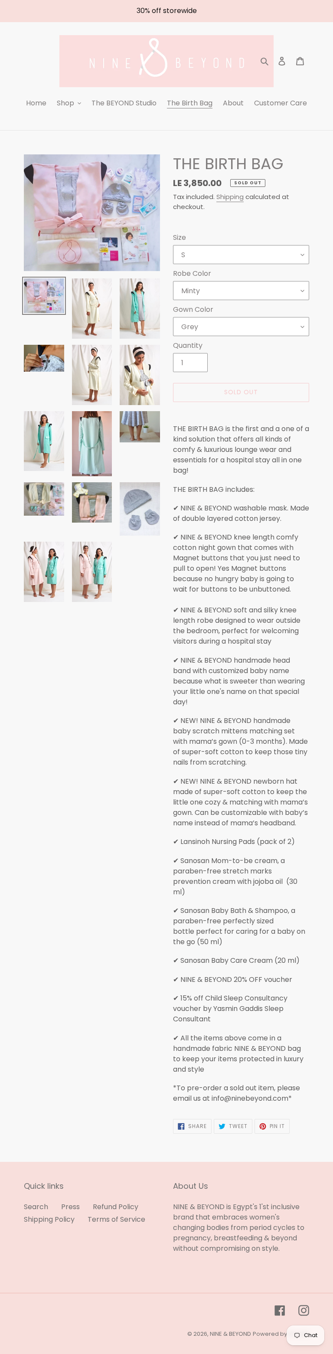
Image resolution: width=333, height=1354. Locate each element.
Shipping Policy (49, 1219)
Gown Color (193, 309)
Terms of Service (116, 1219)
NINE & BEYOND (230, 1334)
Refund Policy (115, 1207)
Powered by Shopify (281, 1334)
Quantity (187, 345)
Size (179, 237)
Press (70, 1207)
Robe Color (192, 273)
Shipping (230, 196)
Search (36, 1207)
